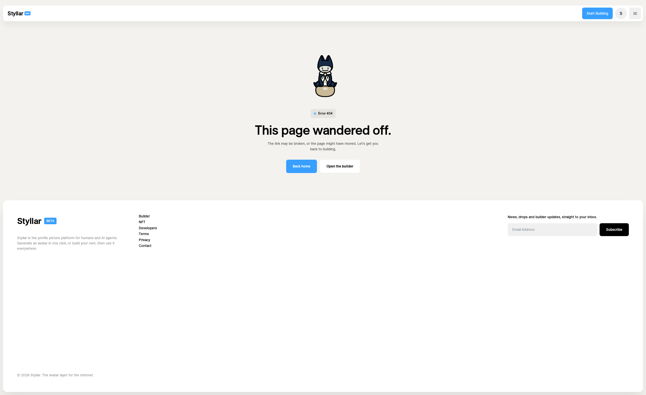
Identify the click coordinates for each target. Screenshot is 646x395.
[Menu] (635, 13)
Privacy (144, 240)
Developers (148, 228)
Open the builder (340, 166)
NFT (142, 222)
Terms (144, 234)
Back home (301, 166)
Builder (144, 216)
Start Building (597, 13)
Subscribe (614, 229)
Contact (145, 246)
